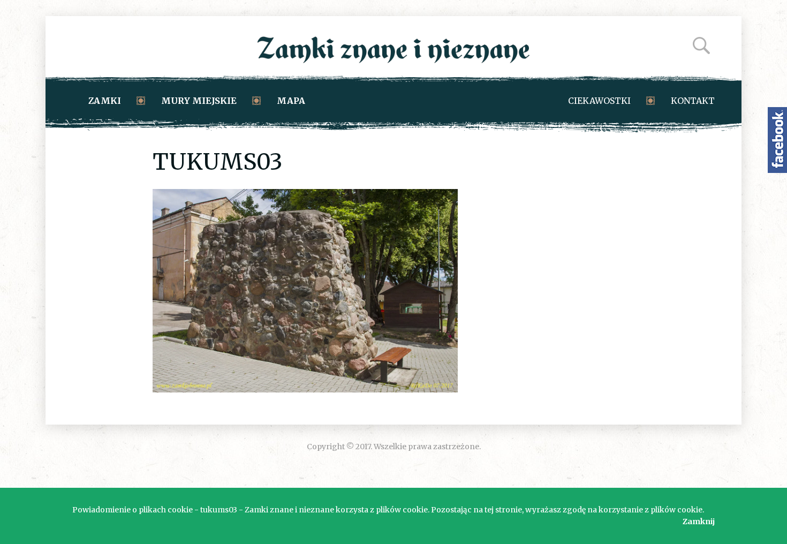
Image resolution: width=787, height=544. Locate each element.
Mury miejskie (199, 100)
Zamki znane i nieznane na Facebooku (777, 140)
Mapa (291, 100)
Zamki (104, 100)
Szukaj (701, 45)
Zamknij (699, 521)
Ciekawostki (599, 100)
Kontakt (693, 100)
